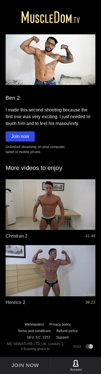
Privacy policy (60, 324)
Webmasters (34, 324)
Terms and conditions (34, 331)
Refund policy (67, 331)
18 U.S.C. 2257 (38, 337)
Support (62, 337)
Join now (20, 136)
